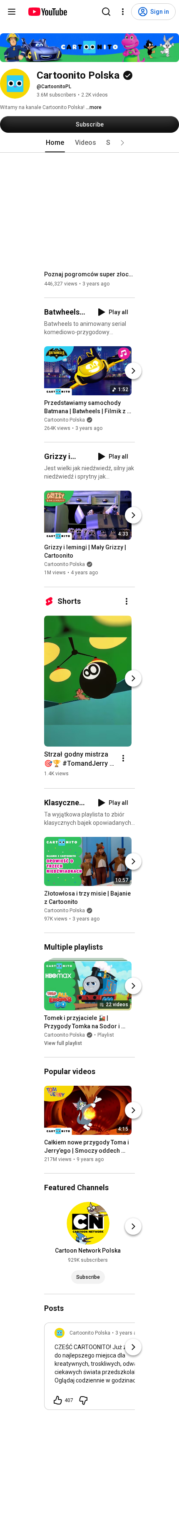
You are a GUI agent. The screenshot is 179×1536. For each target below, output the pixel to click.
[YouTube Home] (47, 11)
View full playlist (63, 1043)
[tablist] (89, 143)
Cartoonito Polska (64, 420)
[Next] (133, 370)
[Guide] (12, 12)
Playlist (105, 1035)
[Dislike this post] (83, 1400)
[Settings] (123, 12)
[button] (122, 143)
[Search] (106, 12)
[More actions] (126, 601)
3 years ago (128, 1333)
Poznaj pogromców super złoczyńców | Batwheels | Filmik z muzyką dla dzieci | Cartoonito (89, 274)
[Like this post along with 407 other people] (58, 1400)
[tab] (55, 143)
